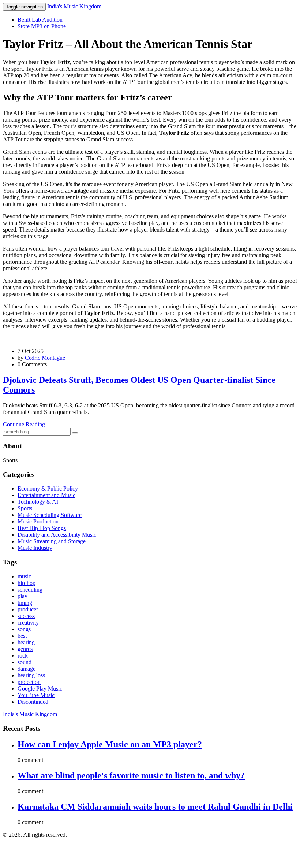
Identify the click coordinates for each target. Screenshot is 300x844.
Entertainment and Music (46, 495)
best (22, 636)
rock (23, 655)
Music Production (38, 521)
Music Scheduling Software (50, 515)
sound (24, 662)
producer (28, 609)
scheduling (30, 589)
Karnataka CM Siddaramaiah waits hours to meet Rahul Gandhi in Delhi (155, 806)
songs (24, 629)
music (24, 576)
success (26, 616)
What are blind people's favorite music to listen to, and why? (131, 775)
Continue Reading (24, 424)
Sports (25, 508)
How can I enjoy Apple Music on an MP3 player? (110, 744)
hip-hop (26, 583)
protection (29, 682)
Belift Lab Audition (40, 19)
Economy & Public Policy (48, 488)
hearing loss (31, 675)
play (22, 596)
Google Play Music (40, 688)
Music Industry (35, 548)
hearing (26, 642)
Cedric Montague (45, 358)
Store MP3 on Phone (42, 26)
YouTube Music (36, 695)
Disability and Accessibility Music (57, 535)
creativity (28, 622)
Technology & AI (38, 502)
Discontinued (33, 702)
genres (25, 649)
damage (26, 669)
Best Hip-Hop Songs (42, 528)
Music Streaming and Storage (52, 541)
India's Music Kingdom (74, 6)
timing (25, 603)
